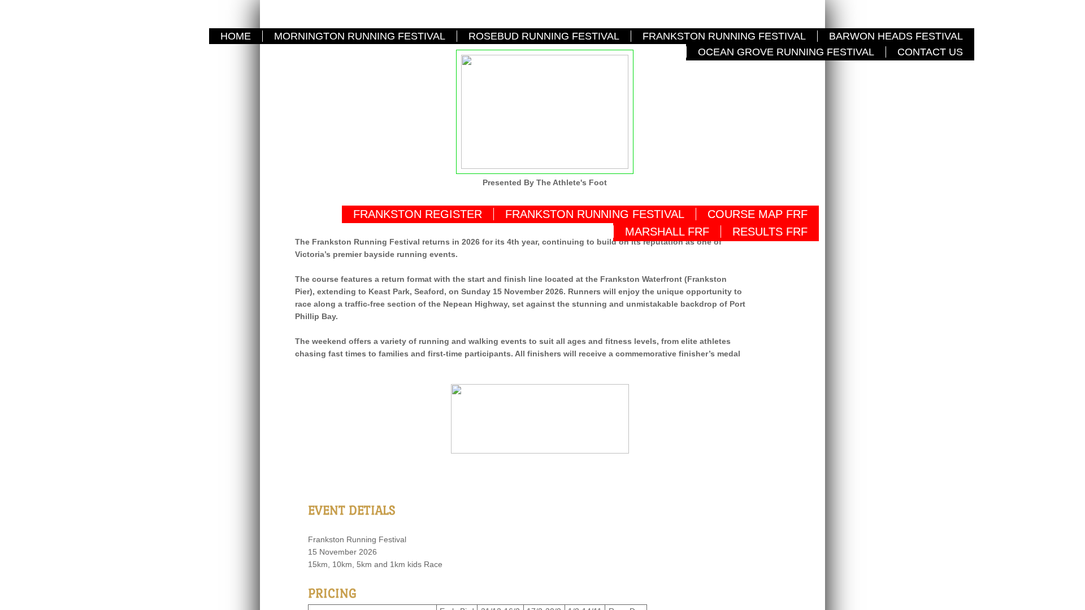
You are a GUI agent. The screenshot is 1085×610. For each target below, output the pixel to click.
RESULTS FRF (770, 231)
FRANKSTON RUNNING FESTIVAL (724, 36)
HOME (235, 36)
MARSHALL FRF (667, 231)
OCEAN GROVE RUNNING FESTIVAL (786, 52)
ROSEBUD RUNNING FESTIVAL (543, 36)
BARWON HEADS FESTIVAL (896, 36)
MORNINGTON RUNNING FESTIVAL (359, 36)
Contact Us (930, 52)
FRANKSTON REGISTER (417, 214)
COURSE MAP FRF (758, 214)
